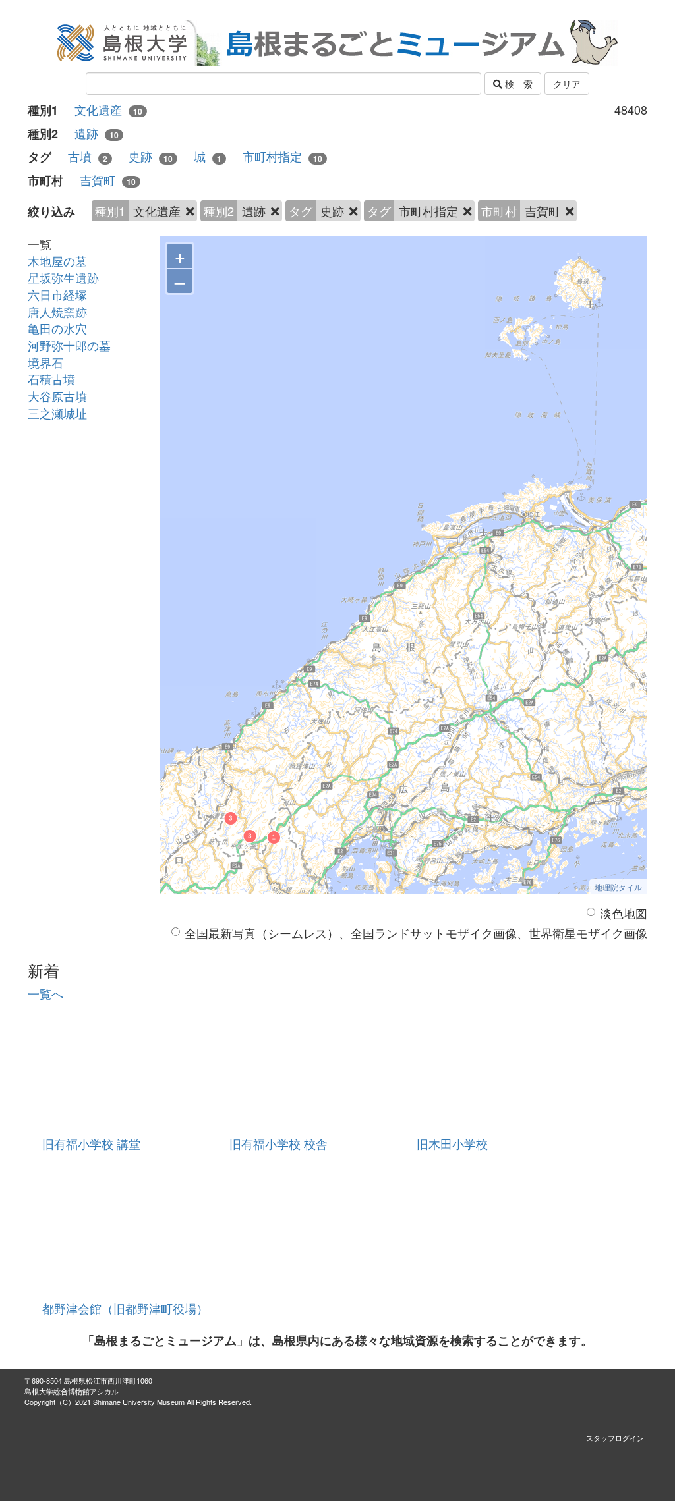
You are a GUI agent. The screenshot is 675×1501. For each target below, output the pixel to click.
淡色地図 (623, 913)
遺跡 (96, 133)
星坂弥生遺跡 (63, 277)
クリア (567, 83)
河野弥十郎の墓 (69, 345)
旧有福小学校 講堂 (91, 1143)
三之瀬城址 (57, 413)
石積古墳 (51, 378)
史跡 (151, 156)
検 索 (517, 83)
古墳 (87, 156)
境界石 (45, 362)
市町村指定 (282, 156)
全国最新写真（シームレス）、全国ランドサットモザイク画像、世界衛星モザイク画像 (416, 933)
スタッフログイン (615, 1438)
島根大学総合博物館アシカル (71, 1391)
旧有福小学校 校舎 (278, 1143)
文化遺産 (108, 109)
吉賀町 (108, 180)
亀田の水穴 (57, 328)
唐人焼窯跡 (57, 311)
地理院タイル (618, 886)
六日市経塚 (57, 294)
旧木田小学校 (452, 1143)
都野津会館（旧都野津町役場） (125, 1308)
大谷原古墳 (57, 395)
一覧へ (45, 993)
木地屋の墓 (57, 260)
